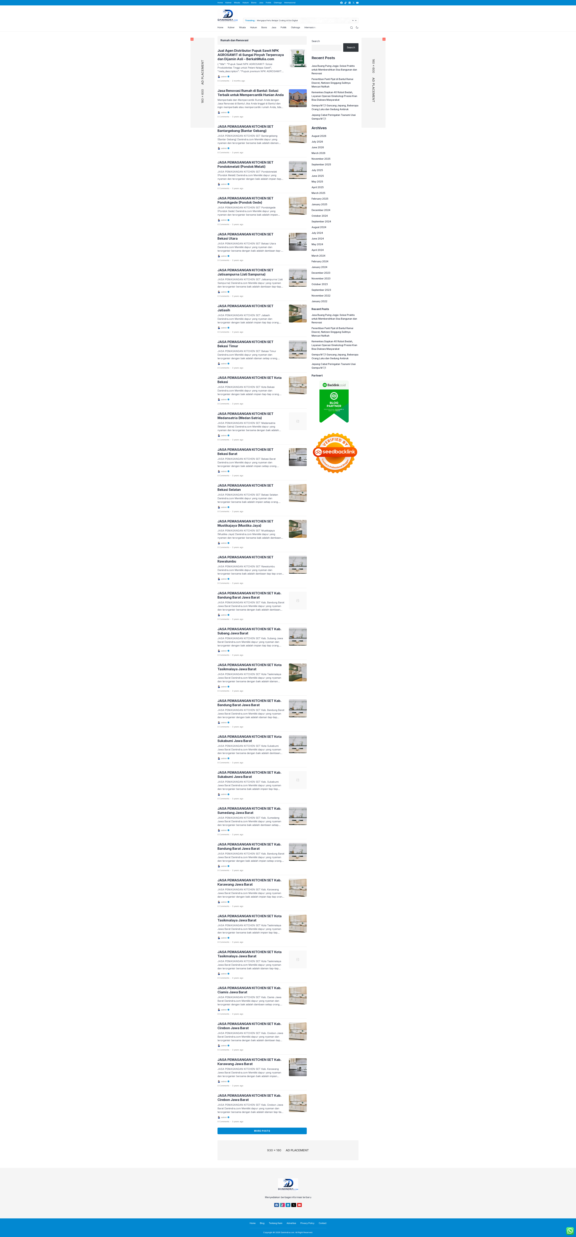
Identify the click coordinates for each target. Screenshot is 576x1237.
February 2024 (320, 261)
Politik (268, 3)
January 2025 (319, 204)
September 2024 (321, 221)
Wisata (237, 3)
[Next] (356, 20)
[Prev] (353, 20)
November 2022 (321, 295)
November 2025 (321, 158)
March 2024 (318, 255)
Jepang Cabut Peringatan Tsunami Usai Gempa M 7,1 (334, 116)
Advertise (291, 1223)
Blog (262, 1223)
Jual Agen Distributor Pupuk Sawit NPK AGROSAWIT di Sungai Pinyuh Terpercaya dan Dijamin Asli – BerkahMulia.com (251, 55)
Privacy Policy (307, 1223)
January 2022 (319, 301)
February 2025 (320, 198)
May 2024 (317, 244)
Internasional (310, 27)
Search (316, 41)
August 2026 (319, 135)
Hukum (246, 3)
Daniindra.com (287, 1232)
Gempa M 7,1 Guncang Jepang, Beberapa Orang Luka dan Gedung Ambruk (335, 107)
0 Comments (223, 81)
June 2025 (318, 175)
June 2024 (318, 238)
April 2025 (318, 187)
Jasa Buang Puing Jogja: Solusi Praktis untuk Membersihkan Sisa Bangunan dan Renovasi (334, 69)
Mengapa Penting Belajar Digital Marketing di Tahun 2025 (284, 20)
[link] (341, 3)
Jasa (261, 3)
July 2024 (317, 232)
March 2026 (318, 153)
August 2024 (319, 227)
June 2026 (318, 147)
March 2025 (318, 192)
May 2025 (317, 181)
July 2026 (317, 141)
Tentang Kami (275, 1223)
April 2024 (318, 249)
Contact (322, 1223)
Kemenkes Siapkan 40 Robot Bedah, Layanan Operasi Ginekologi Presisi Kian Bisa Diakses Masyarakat (334, 96)
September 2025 (321, 164)
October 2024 (320, 215)
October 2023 (320, 284)
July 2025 (317, 170)
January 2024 (319, 267)
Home (220, 3)
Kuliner (228, 3)
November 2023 (321, 278)
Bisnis (253, 3)
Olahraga (278, 3)
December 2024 (321, 210)
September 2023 (321, 289)
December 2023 (321, 272)
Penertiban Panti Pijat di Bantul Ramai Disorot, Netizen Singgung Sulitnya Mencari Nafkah (332, 83)
